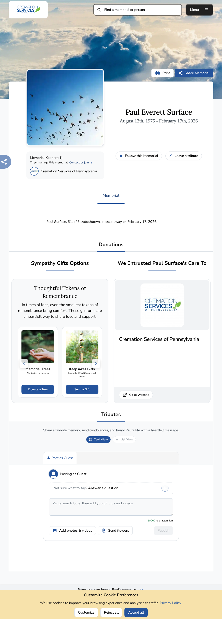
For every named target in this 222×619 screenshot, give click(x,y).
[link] (38, 362)
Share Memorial (197, 73)
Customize (86, 612)
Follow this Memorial (141, 155)
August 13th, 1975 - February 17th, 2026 (159, 121)
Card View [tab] (101, 439)
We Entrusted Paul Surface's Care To (162, 263)
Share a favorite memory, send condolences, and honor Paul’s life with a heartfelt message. (111, 430)
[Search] (99, 10)
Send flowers (118, 530)
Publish (163, 530)
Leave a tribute (186, 155)
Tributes (111, 415)
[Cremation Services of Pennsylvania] (34, 171)
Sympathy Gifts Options (60, 263)
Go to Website (139, 395)
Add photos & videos (75, 530)
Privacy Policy (170, 603)
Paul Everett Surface (158, 112)
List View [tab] (127, 439)
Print (166, 73)
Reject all (111, 612)
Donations (111, 245)
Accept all (136, 612)
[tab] (60, 458)
